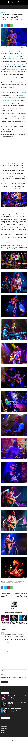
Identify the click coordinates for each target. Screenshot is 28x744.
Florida (13, 581)
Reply (6, 645)
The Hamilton (10, 582)
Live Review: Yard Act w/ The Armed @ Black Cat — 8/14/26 (14, 622)
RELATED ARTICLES (9, 612)
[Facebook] (2, 25)
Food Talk (3, 730)
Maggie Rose (22, 53)
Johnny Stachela (22, 92)
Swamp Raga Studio (5, 100)
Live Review (6, 9)
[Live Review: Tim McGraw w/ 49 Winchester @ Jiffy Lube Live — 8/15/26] (23, 618)
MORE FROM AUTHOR (18, 612)
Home (2, 9)
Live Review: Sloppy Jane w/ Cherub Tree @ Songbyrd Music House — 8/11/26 (5, 623)
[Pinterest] (8, 25)
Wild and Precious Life (13, 56)
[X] (5, 25)
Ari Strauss (4, 21)
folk (17, 581)
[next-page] (15, 626)
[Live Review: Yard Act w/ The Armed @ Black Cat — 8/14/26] (14, 618)
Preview (2, 722)
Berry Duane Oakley (8, 94)
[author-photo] (14, 604)
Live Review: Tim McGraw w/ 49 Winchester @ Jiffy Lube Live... (15, 709)
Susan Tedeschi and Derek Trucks (19, 102)
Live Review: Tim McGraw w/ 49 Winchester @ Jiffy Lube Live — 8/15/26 (23, 623)
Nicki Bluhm (23, 116)
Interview (2, 732)
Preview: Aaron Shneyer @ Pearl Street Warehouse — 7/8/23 (21, 595)
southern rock (4, 582)
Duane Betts (9, 581)
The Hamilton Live (11, 51)
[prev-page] (13, 626)
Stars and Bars (4, 728)
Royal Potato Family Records (14, 58)
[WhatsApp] (11, 25)
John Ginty (23, 95)
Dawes (20, 71)
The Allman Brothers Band (11, 69)
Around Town (3, 724)
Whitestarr (24, 64)
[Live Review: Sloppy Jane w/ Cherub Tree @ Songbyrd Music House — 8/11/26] (5, 618)
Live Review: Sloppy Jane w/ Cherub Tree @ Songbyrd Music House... (17, 696)
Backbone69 (16, 64)
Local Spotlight (4, 726)
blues (5, 581)
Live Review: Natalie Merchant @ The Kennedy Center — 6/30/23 (6, 596)
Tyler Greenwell (10, 97)
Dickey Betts (15, 68)
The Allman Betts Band (14, 76)
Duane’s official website (9, 242)
